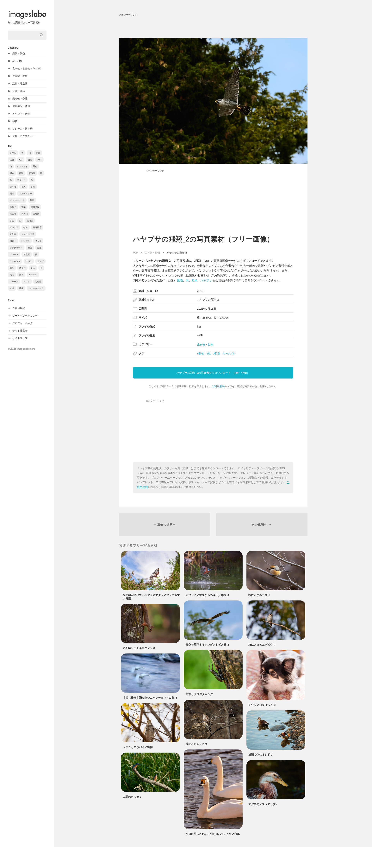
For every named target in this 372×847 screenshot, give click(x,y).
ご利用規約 (18, 308)
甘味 (33, 186)
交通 (39, 247)
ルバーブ (14, 281)
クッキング (15, 261)
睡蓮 (21, 288)
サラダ (38, 241)
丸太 (33, 268)
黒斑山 (38, 281)
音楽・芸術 (18, 90)
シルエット (22, 166)
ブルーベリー (25, 193)
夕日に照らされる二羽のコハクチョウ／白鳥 (213, 833)
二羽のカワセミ (132, 796)
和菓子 (13, 241)
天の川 (24, 213)
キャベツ (33, 274)
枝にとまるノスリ (196, 743)
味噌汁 (29, 261)
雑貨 (14, 121)
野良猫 (32, 173)
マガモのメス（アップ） (263, 804)
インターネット (17, 200)
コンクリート (16, 247)
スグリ (26, 281)
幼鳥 (30, 159)
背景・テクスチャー (23, 136)
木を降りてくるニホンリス (139, 647)
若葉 (32, 200)
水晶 (12, 220)
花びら (13, 153)
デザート (21, 180)
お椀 (30, 247)
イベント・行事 (21, 113)
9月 (20, 159)
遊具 (21, 274)
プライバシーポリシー (25, 315)
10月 (39, 159)
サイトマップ (20, 338)
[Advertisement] (213, 26)
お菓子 (13, 207)
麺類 (12, 193)
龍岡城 (30, 220)
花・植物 (17, 60)
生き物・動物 (20, 75)
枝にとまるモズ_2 (259, 595)
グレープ (14, 254)
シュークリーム (36, 288)
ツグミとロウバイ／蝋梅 (138, 747)
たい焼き (25, 241)
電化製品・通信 (21, 106)
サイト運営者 (20, 330)
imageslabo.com (26, 348)
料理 (21, 173)
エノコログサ (27, 234)
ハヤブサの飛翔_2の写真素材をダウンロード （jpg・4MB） (213, 372)
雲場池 (36, 213)
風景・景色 (18, 53)
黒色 (35, 166)
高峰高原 (37, 227)
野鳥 (194, 280)
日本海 (13, 186)
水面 (38, 153)
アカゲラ (14, 227)
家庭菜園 (35, 207)
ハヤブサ (206, 280)
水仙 (12, 274)
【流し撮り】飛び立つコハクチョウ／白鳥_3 (150, 697)
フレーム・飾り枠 (22, 128)
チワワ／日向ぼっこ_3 (262, 705)
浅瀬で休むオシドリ (260, 754)
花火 (23, 186)
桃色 (12, 159)
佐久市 (13, 234)
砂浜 (25, 227)
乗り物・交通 (20, 98)
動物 (180, 280)
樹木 (12, 173)
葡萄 (12, 268)
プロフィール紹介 (22, 323)
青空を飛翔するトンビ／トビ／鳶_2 (207, 644)
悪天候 (22, 268)
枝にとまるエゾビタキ (262, 644)
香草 (23, 207)
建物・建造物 (20, 83)
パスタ (13, 213)
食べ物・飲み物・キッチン (27, 68)
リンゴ (40, 261)
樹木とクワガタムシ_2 (199, 694)
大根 (12, 288)
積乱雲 (26, 254)
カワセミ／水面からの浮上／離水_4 (207, 595)
